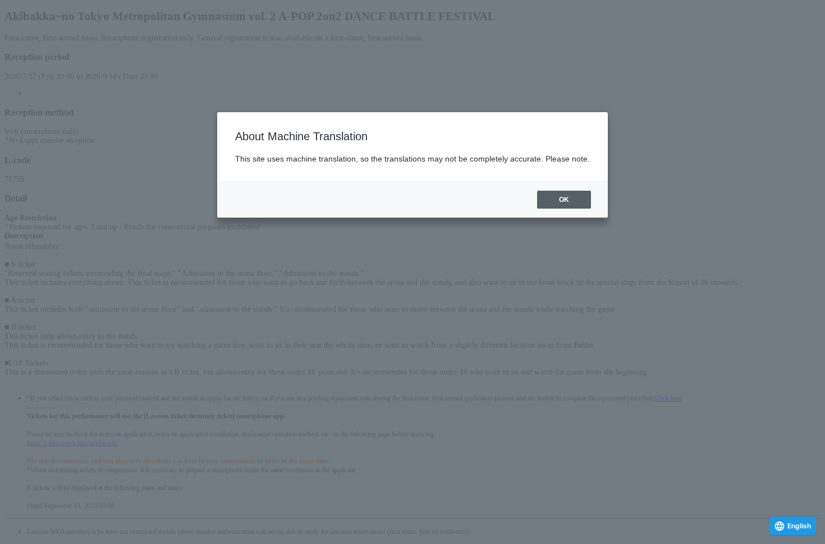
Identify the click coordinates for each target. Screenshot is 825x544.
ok (564, 200)
